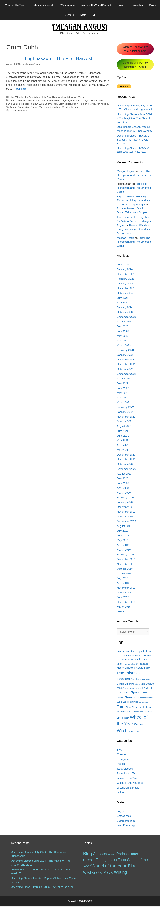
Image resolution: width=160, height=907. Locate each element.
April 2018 (123, 583)
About (83, 15)
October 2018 (125, 568)
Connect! (69, 15)
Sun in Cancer (123, 702)
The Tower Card (136, 712)
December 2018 (126, 559)
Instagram (123, 759)
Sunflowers (11, 107)
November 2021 (126, 416)
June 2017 (123, 597)
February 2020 (125, 497)
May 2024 (122, 302)
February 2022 (125, 407)
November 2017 (126, 587)
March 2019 (124, 549)
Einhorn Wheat (53, 100)
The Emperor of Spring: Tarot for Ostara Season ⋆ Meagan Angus (134, 221)
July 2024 (122, 297)
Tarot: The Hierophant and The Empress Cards (134, 175)
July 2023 (122, 326)
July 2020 (122, 478)
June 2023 (123, 331)
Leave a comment (19, 110)
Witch (146, 725)
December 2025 (126, 274)
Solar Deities (65, 104)
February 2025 (125, 278)
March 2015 (124, 606)
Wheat (57, 107)
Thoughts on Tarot (127, 773)
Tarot (121, 706)
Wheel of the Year (24, 97)
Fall (118, 660)
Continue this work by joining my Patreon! (135, 64)
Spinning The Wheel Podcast (96, 5)
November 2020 (126, 459)
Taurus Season (123, 712)
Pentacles (140, 674)
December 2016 (126, 602)
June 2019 (123, 535)
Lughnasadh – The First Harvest (58, 58)
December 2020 (126, 454)
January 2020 (125, 502)
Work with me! (67, 5)
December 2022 (126, 359)
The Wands (148, 712)
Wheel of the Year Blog (45, 97)
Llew (35, 104)
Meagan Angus (125, 171)
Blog (12, 97)
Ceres (13, 100)
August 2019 (124, 526)
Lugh (41, 104)
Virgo (21, 107)
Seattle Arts (146, 679)
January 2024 (125, 307)
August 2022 (124, 378)
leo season (26, 104)
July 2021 (122, 431)
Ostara (139, 667)
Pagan (147, 668)
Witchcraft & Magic (67, 97)
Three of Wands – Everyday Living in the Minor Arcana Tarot (133, 229)
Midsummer (130, 668)
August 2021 (124, 426)
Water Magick (46, 107)
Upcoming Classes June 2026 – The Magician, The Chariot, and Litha (134, 118)
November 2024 (126, 288)
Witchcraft (126, 730)
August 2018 (124, 573)
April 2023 (123, 340)
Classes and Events (44, 5)
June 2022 (123, 388)
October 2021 (125, 421)
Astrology (136, 651)
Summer (131, 697)
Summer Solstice (145, 698)
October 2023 (125, 312)
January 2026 (125, 269)
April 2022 (123, 397)
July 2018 (122, 578)
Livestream (127, 664)
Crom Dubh (39, 100)
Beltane (121, 655)
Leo (18, 104)
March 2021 (124, 450)
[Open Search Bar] (93, 15)
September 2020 (126, 469)
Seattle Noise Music (132, 688)
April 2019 (123, 545)
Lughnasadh (51, 104)
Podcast (123, 679)
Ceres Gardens (24, 100)
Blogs (120, 5)
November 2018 (126, 564)
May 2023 (122, 335)
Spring (136, 692)
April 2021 (123, 445)
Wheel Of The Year (14, 5)
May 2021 (122, 440)
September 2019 (126, 521)
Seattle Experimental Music (131, 684)
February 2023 (125, 350)
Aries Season (123, 651)
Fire (75, 100)
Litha (119, 663)
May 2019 (122, 540)
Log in (120, 811)
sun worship (102, 104)
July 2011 (122, 611)
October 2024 (125, 293)
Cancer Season (133, 656)
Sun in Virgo (89, 104)
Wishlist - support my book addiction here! (135, 49)
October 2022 (125, 369)
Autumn (147, 651)
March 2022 (124, 402)
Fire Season (97, 100)
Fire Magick (84, 100)
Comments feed (126, 820)
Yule (139, 731)
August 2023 (124, 321)
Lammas (10, 104)
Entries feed (124, 815)
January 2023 (125, 354)
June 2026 (123, 264)
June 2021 (123, 435)
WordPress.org (126, 825)
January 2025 (125, 283)
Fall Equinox (127, 659)
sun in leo (77, 104)
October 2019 (125, 516)
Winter (138, 724)
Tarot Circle (132, 707)
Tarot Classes (145, 707)
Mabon (120, 668)
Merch (152, 5)
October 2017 (125, 592)
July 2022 (122, 383)
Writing (81, 97)
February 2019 (125, 554)
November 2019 (126, 511)
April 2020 (123, 488)
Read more (20, 88)
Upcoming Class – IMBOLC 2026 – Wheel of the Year (42, 886)
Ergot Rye (67, 100)
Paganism (126, 673)
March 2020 (124, 492)
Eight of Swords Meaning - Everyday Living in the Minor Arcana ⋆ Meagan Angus (133, 200)
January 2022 (125, 411)
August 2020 (124, 473)
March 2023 (124, 345)
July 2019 (122, 530)
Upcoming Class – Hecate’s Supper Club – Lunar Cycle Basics (133, 139)
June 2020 (123, 483)
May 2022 (122, 392)
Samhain (136, 679)
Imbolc (137, 659)
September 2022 (126, 373)
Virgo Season (31, 107)
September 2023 (126, 316)
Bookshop (137, 5)
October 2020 (125, 464)
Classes (146, 655)
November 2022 (126, 364)
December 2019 (126, 507)
